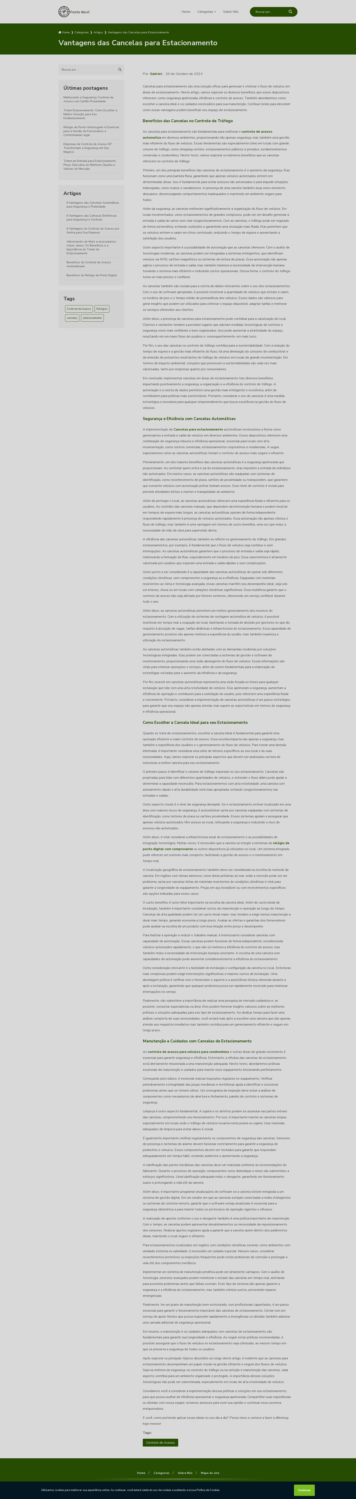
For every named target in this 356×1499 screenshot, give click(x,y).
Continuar (304, 1490)
